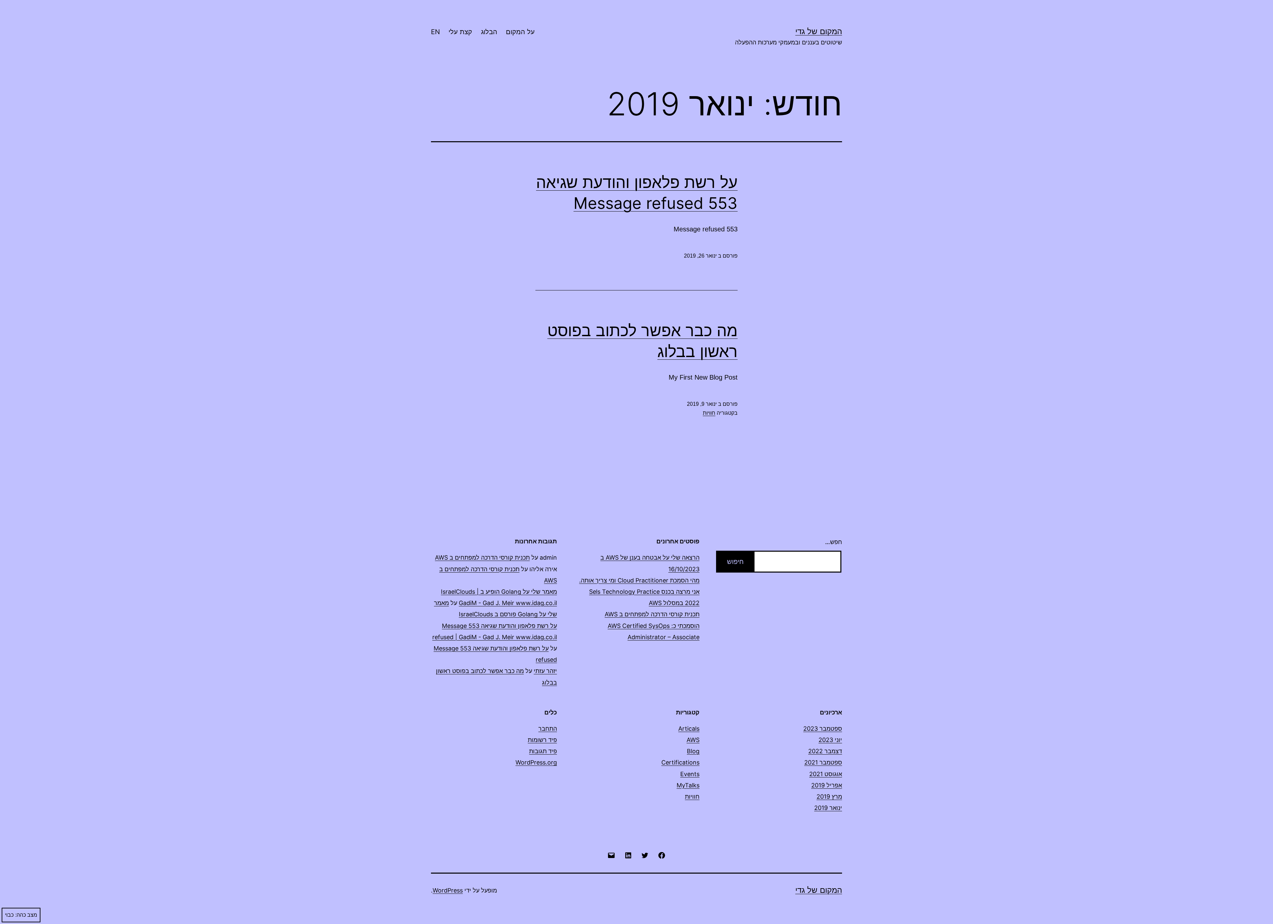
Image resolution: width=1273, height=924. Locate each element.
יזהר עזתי (545, 670)
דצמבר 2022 (825, 751)
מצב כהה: (26, 915)
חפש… (833, 541)
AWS (693, 739)
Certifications (680, 762)
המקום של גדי (818, 31)
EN (435, 32)
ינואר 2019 (828, 807)
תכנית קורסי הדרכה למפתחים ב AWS (652, 614)
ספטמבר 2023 (822, 728)
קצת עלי (460, 32)
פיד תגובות (543, 751)
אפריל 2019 (826, 785)
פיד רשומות (542, 739)
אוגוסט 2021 (825, 773)
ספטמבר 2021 (823, 762)
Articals (688, 728)
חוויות (709, 413)
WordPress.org (536, 762)
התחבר (547, 728)
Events (689, 773)
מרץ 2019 (829, 796)
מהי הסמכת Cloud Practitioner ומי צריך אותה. (639, 580)
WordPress (448, 890)
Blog (693, 751)
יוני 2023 (830, 739)
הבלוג (489, 32)
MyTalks (688, 785)
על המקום (520, 32)
